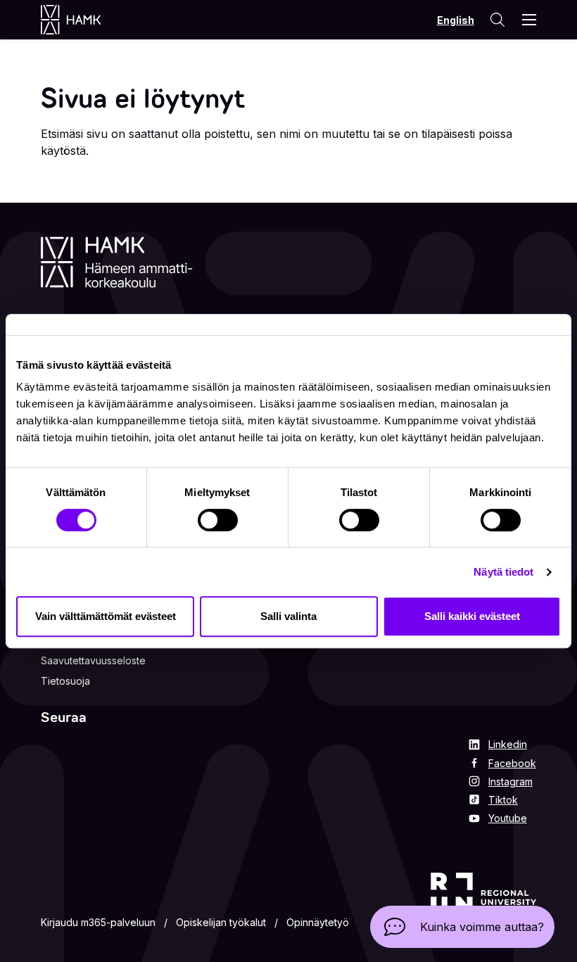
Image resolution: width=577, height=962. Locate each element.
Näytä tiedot (503, 572)
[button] (462, 927)
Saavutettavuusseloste (93, 660)
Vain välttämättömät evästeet (105, 616)
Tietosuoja (65, 681)
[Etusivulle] (85, 19)
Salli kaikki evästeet (472, 616)
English (455, 20)
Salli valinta (288, 616)
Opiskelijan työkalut (221, 922)
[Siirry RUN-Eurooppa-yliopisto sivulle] (483, 903)
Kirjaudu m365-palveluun (98, 922)
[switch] (218, 520)
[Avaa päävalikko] (529, 19)
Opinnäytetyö (317, 922)
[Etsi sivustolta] (496, 19)
